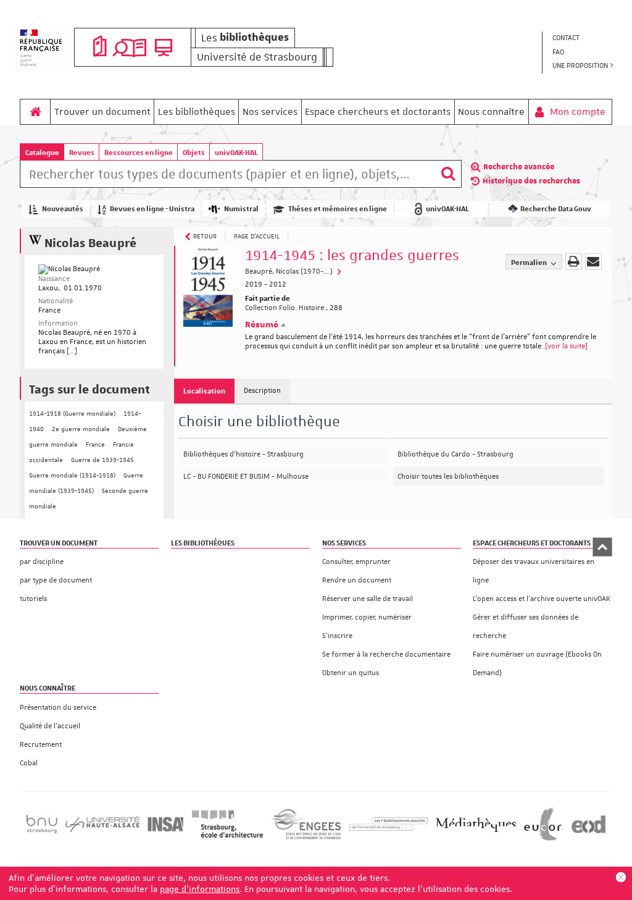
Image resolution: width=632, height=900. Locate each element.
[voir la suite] (566, 346)
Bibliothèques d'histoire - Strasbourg (243, 454)
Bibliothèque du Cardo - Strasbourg (455, 454)
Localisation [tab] (204, 390)
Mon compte (576, 112)
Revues (81, 152)
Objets (194, 152)
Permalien (529, 262)
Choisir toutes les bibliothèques (448, 476)
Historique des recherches (531, 181)
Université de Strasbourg (257, 57)
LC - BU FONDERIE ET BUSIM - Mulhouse (246, 476)
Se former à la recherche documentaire (386, 654)
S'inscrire (337, 636)
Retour (205, 235)
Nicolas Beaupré (90, 241)
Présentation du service (58, 707)
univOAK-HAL (236, 152)
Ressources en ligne (138, 152)
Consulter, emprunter (356, 561)
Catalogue (42, 152)
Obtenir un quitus (350, 673)
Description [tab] (262, 390)
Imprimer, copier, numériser (367, 617)
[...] (72, 351)
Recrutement (41, 744)
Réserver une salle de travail (367, 599)
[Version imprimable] (573, 261)
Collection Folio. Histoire (284, 308)
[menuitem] (582, 39)
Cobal (29, 763)
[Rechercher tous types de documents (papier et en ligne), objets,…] (448, 174)
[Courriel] (593, 261)
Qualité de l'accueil (50, 726)
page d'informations (199, 888)
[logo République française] (41, 47)
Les (245, 37)
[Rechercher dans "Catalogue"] (227, 176)
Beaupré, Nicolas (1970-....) (290, 271)
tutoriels (33, 599)
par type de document (56, 580)
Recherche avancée (518, 167)
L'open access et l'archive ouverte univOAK (541, 599)
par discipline (42, 561)
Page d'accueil (257, 235)
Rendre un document (356, 580)
